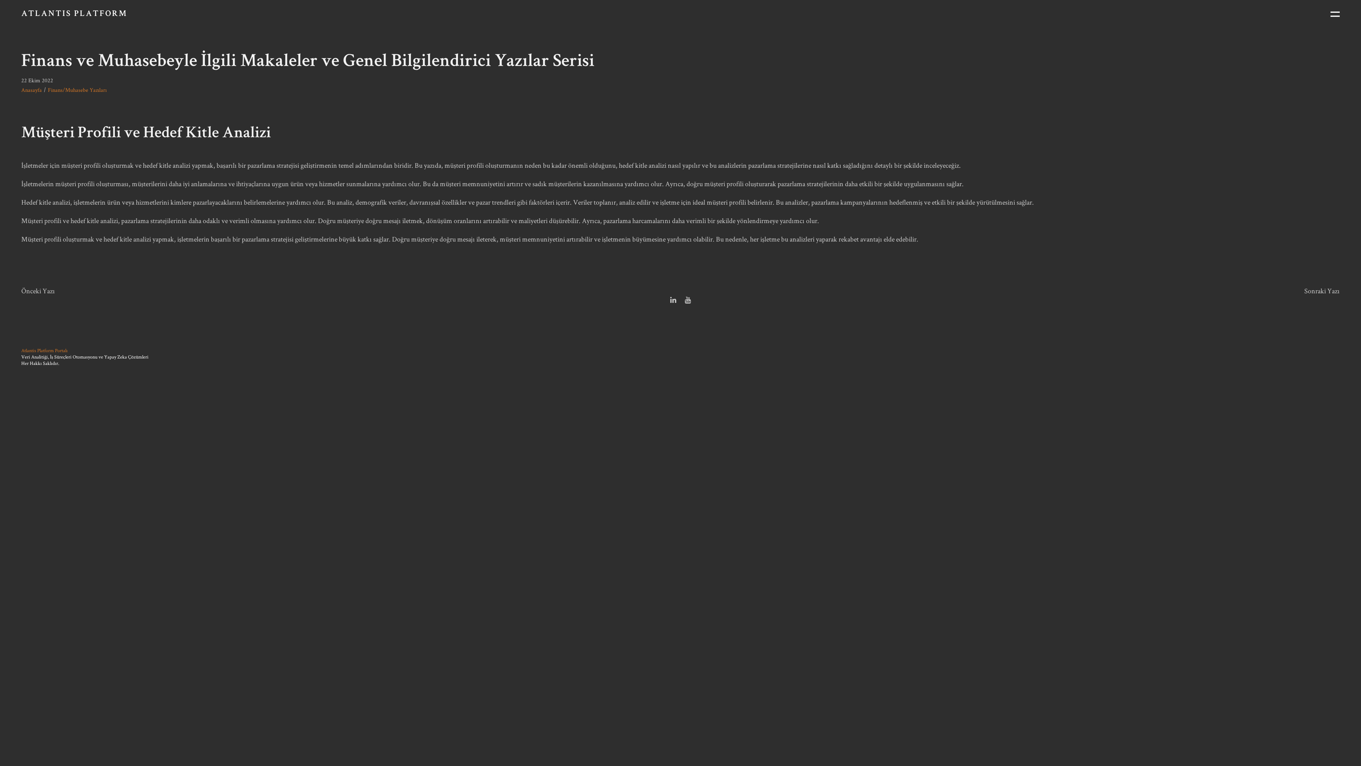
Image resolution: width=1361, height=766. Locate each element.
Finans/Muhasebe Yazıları (77, 90)
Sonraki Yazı (1322, 290)
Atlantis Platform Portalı (44, 350)
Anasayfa (31, 90)
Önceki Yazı (38, 290)
